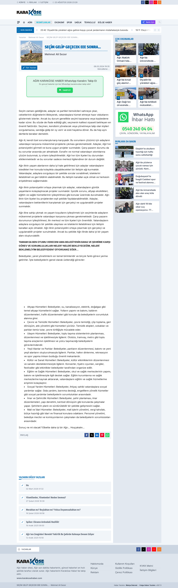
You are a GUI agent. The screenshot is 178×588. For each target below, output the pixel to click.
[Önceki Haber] (155, 30)
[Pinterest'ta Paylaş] (102, 435)
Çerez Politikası (123, 572)
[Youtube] (155, 2)
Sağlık (78, 22)
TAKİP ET (67, 90)
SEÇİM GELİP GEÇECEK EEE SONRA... (63, 37)
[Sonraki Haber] (158, 30)
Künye (22, 2)
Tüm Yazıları (31, 68)
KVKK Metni (146, 565)
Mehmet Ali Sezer (36, 37)
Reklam (33, 2)
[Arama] (159, 22)
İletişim (44, 2)
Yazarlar (22, 37)
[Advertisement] (65, 284)
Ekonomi (59, 22)
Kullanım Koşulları (124, 563)
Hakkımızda (97, 563)
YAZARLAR (26, 549)
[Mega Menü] (18, 22)
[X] (147, 2)
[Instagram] (151, 2)
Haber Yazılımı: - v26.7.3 (137, 585)
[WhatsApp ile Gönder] (107, 435)
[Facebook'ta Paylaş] (86, 435)
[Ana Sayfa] (24, 22)
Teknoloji (89, 22)
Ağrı (30, 22)
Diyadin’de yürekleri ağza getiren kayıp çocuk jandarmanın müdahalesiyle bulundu (80, 30)
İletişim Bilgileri (148, 570)
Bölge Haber (105, 22)
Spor (69, 22)
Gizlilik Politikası (124, 568)
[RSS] (159, 2)
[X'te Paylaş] (92, 435)
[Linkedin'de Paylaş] (97, 435)
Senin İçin (150, 22)
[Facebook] (143, 2)
